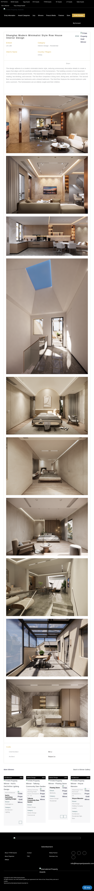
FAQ (28, 856)
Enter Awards (78, 15)
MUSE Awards (15, 2)
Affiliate (7, 859)
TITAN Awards (48, 2)
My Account (77, 23)
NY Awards (59, 2)
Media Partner (53, 852)
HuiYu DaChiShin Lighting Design (10, 797)
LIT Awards (69, 2)
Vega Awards (26, 2)
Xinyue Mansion (77, 798)
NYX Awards (36, 2)
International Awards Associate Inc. (19, 883)
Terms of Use (42, 879)
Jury (33, 15)
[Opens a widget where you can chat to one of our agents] (87, 887)
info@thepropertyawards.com (82, 863)
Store (68, 15)
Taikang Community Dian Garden (33, 800)
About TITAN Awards (11, 852)
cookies (6, 881)
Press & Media (51, 15)
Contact (29, 852)
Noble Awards (80, 2)
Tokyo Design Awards (19, 5)
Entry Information (9, 15)
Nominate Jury (53, 856)
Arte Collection (5, 5)
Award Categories (24, 15)
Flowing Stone (55, 787)
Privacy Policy (49, 879)
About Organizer (9, 856)
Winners (40, 15)
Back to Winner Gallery (81, 769)
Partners (61, 15)
